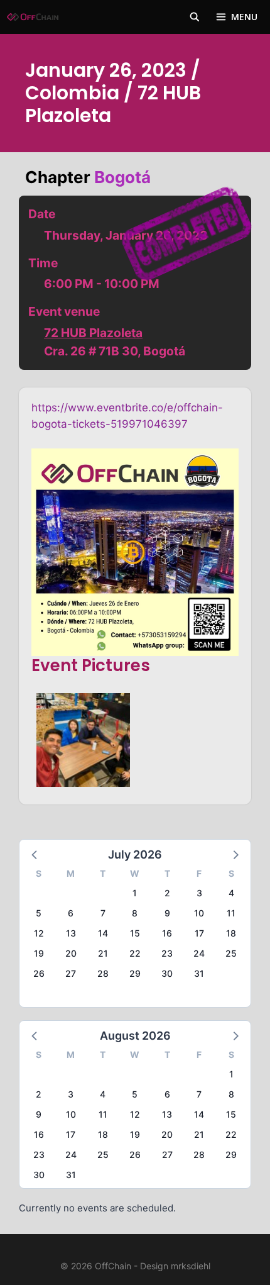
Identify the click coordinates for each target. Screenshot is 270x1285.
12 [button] (39, 933)
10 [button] (199, 913)
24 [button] (199, 953)
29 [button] (135, 973)
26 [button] (39, 973)
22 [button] (135, 953)
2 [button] (167, 892)
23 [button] (167, 953)
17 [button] (199, 933)
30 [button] (167, 973)
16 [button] (167, 933)
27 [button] (70, 973)
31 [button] (199, 973)
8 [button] (135, 913)
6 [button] (70, 913)
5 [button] (38, 913)
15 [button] (135, 933)
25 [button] (231, 953)
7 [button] (102, 913)
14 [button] (103, 933)
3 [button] (199, 892)
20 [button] (71, 953)
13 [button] (71, 933)
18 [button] (231, 933)
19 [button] (39, 953)
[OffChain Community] (32, 17)
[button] (35, 854)
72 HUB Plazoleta (93, 332)
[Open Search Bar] (194, 17)
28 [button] (103, 973)
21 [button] (103, 953)
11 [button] (231, 913)
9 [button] (167, 913)
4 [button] (231, 892)
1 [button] (134, 892)
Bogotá (122, 177)
